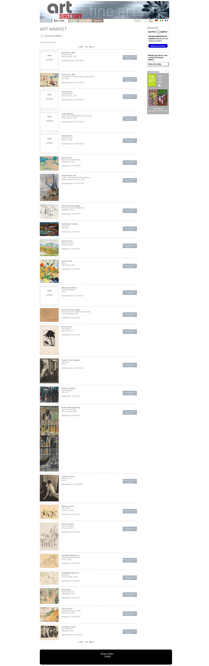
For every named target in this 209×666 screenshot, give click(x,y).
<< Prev (80, 47)
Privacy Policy (107, 653)
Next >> (92, 47)
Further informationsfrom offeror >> (129, 57)
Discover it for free (158, 46)
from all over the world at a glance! (158, 38)
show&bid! (160, 79)
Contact (107, 656)
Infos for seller (154, 64)
